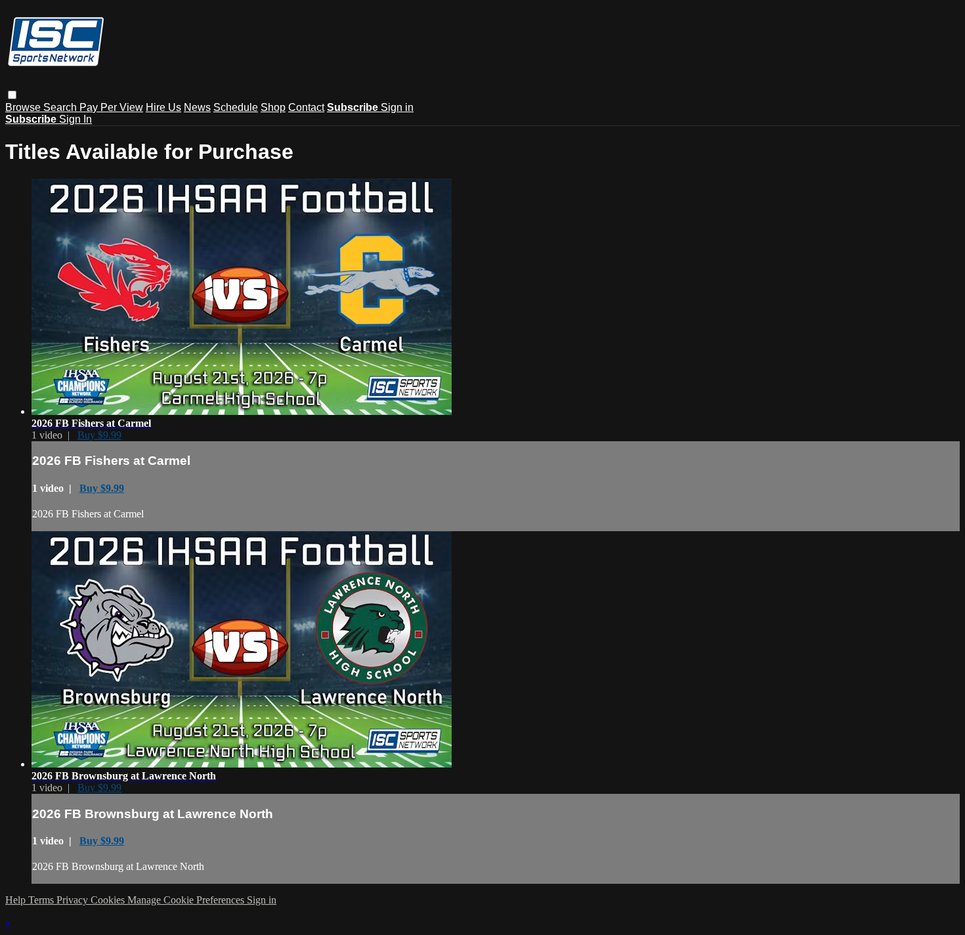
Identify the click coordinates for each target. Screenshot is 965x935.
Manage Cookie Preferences (187, 899)
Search (61, 107)
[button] (12, 95)
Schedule (235, 107)
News (197, 107)
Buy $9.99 (99, 435)
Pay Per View (111, 107)
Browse (24, 107)
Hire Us (163, 107)
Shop (273, 107)
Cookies (109, 899)
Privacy (73, 899)
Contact (306, 107)
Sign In (75, 119)
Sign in (397, 107)
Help (16, 899)
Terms (42, 899)
